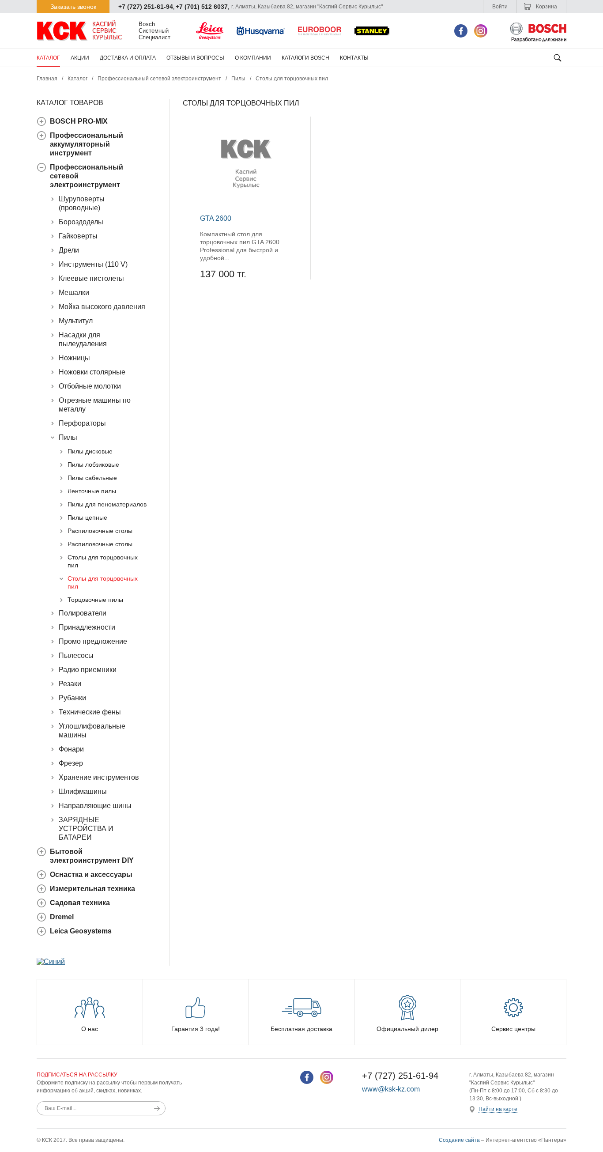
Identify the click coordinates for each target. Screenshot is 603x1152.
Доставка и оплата (128, 58)
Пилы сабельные (92, 477)
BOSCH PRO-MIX (79, 121)
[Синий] (51, 961)
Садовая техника (80, 902)
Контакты (354, 58)
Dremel (62, 917)
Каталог (48, 58)
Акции (80, 58)
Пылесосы (76, 655)
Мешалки (74, 292)
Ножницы (74, 358)
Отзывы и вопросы (195, 58)
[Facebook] (460, 31)
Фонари (71, 749)
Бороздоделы (81, 222)
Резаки (70, 683)
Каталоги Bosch (305, 58)
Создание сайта (459, 1140)
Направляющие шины (95, 805)
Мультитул (76, 321)
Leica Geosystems (81, 931)
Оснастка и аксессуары (91, 874)
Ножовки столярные (92, 372)
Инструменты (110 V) (93, 264)
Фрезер (71, 763)
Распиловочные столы (100, 530)
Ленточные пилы (92, 491)
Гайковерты (78, 236)
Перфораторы (82, 423)
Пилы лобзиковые (93, 464)
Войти (500, 7)
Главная (47, 78)
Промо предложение (93, 641)
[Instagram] (480, 31)
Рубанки (72, 698)
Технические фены (90, 712)
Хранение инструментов (99, 777)
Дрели (69, 250)
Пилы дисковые (90, 451)
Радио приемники (88, 669)
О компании (253, 58)
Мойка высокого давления (102, 306)
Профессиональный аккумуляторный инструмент (86, 144)
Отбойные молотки (90, 386)
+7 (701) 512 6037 (202, 6)
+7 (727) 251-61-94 (145, 6)
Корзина (546, 7)
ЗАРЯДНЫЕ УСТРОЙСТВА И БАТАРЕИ (86, 828)
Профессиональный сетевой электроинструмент (159, 78)
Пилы (238, 78)
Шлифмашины (83, 791)
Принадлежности (87, 627)
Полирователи (82, 613)
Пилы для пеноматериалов (107, 504)
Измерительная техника (92, 888)
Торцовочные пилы (95, 599)
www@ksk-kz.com (391, 1089)
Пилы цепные (87, 517)
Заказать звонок (73, 6)
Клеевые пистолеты (91, 278)
